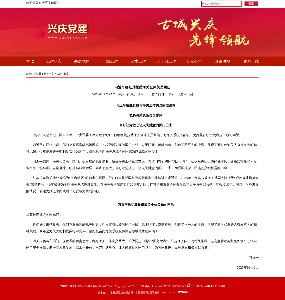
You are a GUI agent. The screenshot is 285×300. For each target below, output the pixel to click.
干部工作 (110, 61)
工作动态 (53, 61)
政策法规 (222, 61)
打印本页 (157, 94)
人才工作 (138, 61)
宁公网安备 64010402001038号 (208, 286)
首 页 (30, 61)
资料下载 (251, 61)
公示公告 (194, 61)
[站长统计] (182, 292)
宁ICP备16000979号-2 (174, 286)
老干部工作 (166, 61)
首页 (46, 73)
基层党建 (82, 61)
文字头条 (56, 73)
